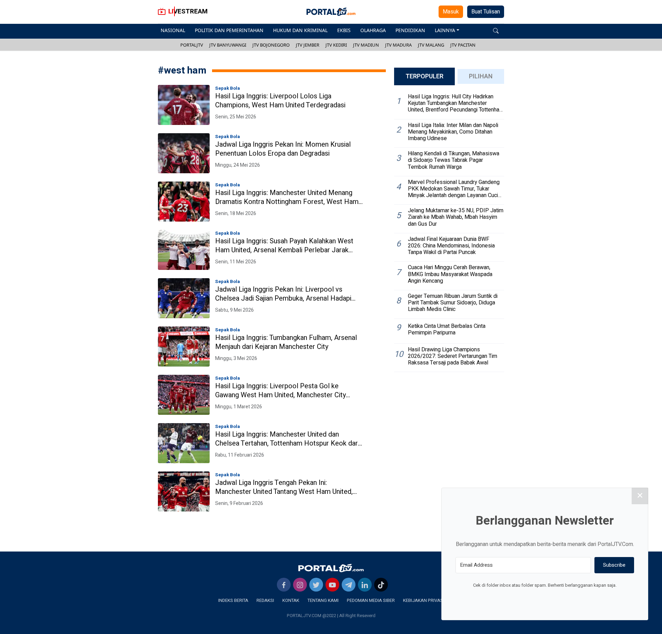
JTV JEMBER (307, 45)
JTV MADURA (398, 45)
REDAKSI (265, 600)
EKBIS (344, 30)
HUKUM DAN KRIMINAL (300, 30)
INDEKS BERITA (233, 600)
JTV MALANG (431, 45)
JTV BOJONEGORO (271, 45)
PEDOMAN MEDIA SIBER (371, 600)
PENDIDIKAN (410, 30)
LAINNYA (445, 30)
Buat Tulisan (485, 12)
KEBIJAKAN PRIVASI (423, 600)
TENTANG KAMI (323, 600)
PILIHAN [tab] (481, 76)
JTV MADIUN (366, 45)
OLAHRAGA (373, 30)
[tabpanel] (449, 231)
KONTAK (290, 600)
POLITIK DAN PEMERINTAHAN (229, 30)
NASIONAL (173, 30)
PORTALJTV (191, 45)
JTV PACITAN (462, 45)
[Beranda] (331, 568)
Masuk (451, 12)
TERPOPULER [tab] (424, 76)
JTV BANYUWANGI (227, 45)
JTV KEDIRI (336, 45)
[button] (496, 30)
